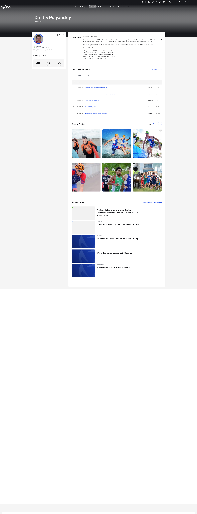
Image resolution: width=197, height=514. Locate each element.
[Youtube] (153, 2)
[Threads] (156, 2)
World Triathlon (6, 7)
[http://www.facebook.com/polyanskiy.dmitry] (57, 35)
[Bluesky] (164, 2)
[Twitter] (149, 2)
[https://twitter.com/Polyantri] (63, 35)
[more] (86, 145)
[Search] (194, 7)
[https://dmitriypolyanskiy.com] (60, 35)
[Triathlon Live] (189, 2)
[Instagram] (142, 2)
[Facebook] (145, 2)
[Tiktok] (160, 2)
